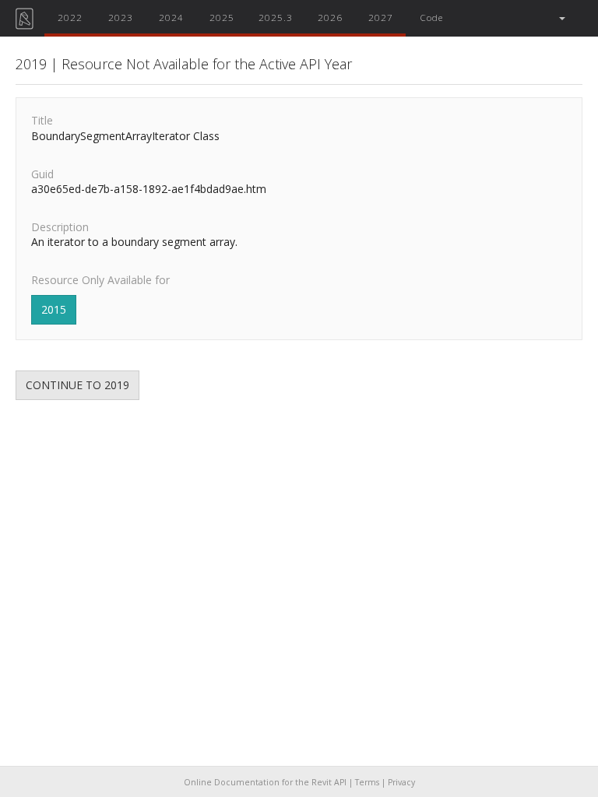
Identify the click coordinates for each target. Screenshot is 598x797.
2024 (171, 17)
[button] (561, 18)
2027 (380, 17)
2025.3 (276, 17)
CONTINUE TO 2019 (77, 384)
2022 (70, 17)
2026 (330, 17)
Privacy (401, 782)
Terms (367, 782)
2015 (53, 309)
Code (431, 17)
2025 (221, 17)
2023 (120, 17)
